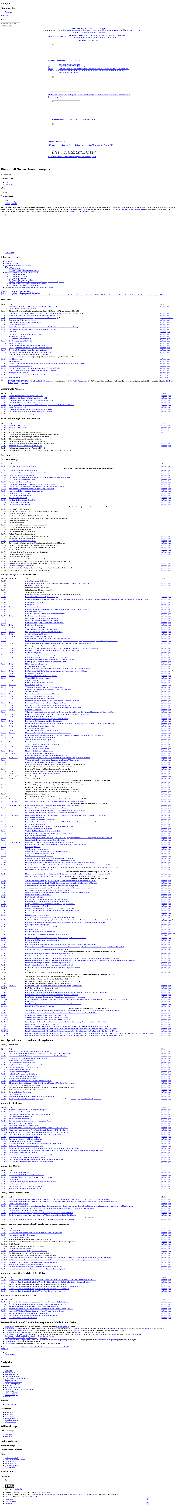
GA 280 (3, 1074)
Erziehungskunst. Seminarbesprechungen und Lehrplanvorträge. (29, 1114)
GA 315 (3, 1179)
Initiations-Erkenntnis (32, 929)
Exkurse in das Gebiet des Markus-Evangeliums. (41, 676)
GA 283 (3, 1081)
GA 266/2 (4, 1017)
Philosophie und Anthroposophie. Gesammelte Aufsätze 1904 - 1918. (31, 409)
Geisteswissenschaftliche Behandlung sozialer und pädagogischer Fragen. (49, 842)
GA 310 (3, 1159)
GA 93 (3, 599)
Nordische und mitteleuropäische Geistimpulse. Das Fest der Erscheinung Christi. (51, 886)
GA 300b (4, 1130)
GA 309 (3, 1157)
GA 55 (3, 477)
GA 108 (3, 638)
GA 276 (3, 1063)
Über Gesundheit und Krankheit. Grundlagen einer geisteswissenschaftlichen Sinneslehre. (38, 1304)
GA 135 (3, 701)
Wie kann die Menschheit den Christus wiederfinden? (42, 831)
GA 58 (3, 484)
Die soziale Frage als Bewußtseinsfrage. (38, 835)
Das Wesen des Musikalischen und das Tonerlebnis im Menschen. (30, 1081)
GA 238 (3, 960)
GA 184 (3, 822)
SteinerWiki (4, 15)
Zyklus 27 (12, 723)
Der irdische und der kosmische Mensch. (38, 696)
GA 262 (3, 1004)
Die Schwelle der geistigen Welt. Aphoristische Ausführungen (29, 350)
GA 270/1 (140, 209)
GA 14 (3, 343)
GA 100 (3, 618)
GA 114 (3, 653)
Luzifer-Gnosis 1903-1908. (17, 407)
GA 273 (3, 1056)
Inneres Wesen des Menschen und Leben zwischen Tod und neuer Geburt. (49, 742)
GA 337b (4, 1260)
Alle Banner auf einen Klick (89, 40)
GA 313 (3, 1175)
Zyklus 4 (12, 632)
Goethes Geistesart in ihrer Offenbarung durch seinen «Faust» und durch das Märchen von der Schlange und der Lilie (47, 363)
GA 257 (3, 990)
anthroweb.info (37, 1336)
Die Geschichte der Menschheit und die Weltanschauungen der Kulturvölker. (34, 1315)
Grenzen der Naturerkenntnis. (18, 1204)
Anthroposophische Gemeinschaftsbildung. (39, 990)
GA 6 (3, 324)
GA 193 (3, 844)
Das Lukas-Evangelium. (33, 653)
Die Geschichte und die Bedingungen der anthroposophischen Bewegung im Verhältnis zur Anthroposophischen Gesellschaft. (66, 992)
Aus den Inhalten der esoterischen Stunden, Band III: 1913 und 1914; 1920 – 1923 (52, 1020)
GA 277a (4, 1067)
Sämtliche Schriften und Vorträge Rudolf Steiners (21, 1338)
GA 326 (3, 1215)
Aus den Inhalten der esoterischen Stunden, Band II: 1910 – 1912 (46, 1017)
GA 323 (3, 1206)
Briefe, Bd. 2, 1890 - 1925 (17, 428)
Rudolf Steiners (78, 381)
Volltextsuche (112, 1334)
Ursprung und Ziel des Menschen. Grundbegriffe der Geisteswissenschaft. (33, 473)
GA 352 (3, 1313)
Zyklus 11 (12, 664)
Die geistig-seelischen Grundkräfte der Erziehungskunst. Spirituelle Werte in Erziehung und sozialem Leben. (44, 1148)
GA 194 (3, 847)
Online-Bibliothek (11, 1341)
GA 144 (3, 721)
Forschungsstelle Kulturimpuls (94, 1332)
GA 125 (3, 678)
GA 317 (3, 1184)
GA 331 (3, 1237)
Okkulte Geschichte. (32, 680)
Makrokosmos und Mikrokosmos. (36, 664)
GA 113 (3, 650)
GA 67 (3, 504)
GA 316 (3, 1181)
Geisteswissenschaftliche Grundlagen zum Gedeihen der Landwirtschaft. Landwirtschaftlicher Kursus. (42, 1219)
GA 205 (3, 874)
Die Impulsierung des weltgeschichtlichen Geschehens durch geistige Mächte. (50, 917)
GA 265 (3, 1013)
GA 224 (3, 922)
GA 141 (3, 714)
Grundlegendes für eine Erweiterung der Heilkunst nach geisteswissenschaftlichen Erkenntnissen (40, 375)
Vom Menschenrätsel (15, 359)
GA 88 (3, 583)
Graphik (165, 381)
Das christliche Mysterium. (34, 611)
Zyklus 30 (12, 676)
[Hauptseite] (1, 1358)
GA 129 (3, 687)
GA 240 (3, 965)
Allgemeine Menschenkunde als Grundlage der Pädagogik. (28, 1110)
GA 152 (3, 740)
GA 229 (3, 934)
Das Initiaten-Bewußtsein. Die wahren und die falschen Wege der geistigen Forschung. (53, 967)
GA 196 (3, 851)
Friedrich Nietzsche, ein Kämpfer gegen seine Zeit (25, 322)
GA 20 (3, 359)
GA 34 (3, 407)
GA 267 (3, 1022)
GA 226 (3, 927)
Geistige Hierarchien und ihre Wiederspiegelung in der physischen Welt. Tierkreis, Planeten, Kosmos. (58, 643)
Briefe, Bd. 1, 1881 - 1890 (17, 425)
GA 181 (3, 815)
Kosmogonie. (29, 604)
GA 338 (3, 1262)
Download (113, 1328)
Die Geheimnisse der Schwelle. (35, 728)
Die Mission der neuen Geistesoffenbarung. (39, 682)
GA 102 (3, 623)
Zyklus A (12, 636)
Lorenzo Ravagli (48, 1336)
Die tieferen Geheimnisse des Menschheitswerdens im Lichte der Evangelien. (50, 659)
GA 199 (3, 858)
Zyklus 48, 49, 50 (14, 815)
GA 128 (3, 685)
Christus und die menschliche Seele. (37, 746)
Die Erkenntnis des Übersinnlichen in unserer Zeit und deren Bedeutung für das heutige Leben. (40, 477)
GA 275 (3, 1060)
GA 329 (3, 1233)
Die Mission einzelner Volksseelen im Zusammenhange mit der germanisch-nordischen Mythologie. (57, 668)
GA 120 (3, 666)
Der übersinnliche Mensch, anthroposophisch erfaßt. (42, 940)
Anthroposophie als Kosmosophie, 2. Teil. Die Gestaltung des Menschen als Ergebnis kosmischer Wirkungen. (61, 883)
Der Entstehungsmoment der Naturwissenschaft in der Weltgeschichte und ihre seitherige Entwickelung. (42, 1215)
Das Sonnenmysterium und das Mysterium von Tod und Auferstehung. (48, 890)
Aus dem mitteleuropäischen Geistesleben (22, 500)
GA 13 (3, 341)
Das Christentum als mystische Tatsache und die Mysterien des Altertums (32, 329)
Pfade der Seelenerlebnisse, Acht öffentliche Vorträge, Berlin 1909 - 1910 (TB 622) (36, 484)
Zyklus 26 (12, 721)
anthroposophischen (62, 1327)
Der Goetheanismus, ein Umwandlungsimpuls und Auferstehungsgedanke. (49, 833)
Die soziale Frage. (14, 1230)
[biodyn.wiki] (107, 30)
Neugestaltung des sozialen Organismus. (22, 1235)
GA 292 (3, 1099)
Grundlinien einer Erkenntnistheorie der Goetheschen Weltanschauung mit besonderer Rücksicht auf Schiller (44, 313)
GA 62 (3, 493)
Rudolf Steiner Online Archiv (14, 1334)
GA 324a (4, 1210)
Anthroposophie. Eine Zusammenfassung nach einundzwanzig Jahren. (48, 949)
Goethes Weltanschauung (17, 324)
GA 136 (3, 703)
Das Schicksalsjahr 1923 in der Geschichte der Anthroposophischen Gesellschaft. (51, 995)
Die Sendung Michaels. (32, 847)
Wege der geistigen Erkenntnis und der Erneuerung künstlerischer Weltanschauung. (52, 760)
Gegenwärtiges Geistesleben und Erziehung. (23, 1152)
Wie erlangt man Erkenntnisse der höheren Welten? (25, 334)
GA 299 (3, 1125)
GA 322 (3, 1204)
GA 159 (3, 758)
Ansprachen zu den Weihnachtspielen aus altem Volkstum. (28, 1058)
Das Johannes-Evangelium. (34, 625)
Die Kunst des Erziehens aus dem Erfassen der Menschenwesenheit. (31, 1162)
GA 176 (3, 801)
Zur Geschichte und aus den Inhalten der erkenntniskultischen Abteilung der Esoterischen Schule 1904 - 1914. (61, 1013)
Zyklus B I (12, 806)
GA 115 (3, 655)
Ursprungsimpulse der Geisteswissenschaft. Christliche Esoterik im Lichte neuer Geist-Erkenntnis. (57, 609)
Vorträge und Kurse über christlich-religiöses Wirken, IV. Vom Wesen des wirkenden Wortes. (39, 1289)
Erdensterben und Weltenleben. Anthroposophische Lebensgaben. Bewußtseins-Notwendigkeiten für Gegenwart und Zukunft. (66, 815)
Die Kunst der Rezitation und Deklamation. (23, 1076)
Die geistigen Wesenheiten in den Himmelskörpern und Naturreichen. (47, 703)
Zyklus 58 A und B (15, 842)
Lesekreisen (82, 32)
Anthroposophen (77, 1332)
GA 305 (3, 1148)
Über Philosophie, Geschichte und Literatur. (23, 466)
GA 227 (3, 929)
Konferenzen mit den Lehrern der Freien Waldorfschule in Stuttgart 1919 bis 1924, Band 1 (38, 1128)
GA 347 (3, 1302)
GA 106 (3, 634)
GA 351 (3, 1311)
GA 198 (3, 856)
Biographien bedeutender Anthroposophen (19, 1332)
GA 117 (3, 659)
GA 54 (3, 475)
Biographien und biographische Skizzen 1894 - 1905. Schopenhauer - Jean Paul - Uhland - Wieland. (41, 405)
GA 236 (3, 956)
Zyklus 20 (12, 698)
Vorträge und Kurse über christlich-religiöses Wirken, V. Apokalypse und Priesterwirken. (37, 1291)
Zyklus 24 (12, 710)
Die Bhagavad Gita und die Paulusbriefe (38, 716)
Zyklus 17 (12, 657)
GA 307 (3, 1152)
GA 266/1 (4, 1015)
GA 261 (3, 1001)
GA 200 (3, 860)
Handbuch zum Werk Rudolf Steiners (17, 1328)
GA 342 (3, 1280)
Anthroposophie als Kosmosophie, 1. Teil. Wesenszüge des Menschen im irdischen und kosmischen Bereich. (60, 881)
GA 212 (3, 892)
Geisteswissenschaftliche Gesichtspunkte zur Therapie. (26, 1175)
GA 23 (3, 366)
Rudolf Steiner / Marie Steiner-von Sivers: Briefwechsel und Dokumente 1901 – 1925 (53, 1004)
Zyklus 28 (12, 726)
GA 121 (3, 668)
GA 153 (3, 742)
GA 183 (3, 820)
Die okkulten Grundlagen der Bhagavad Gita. (40, 726)
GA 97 (3, 611)
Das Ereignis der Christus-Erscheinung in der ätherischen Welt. (45, 662)
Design (171, 381)
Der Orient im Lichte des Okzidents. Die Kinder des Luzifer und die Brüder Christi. (52, 650)
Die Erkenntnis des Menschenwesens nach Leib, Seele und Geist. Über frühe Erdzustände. (38, 1302)
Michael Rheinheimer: (57, 141)
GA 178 (3, 808)
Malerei (10, 383)
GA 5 (3, 322)
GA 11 (3, 336)
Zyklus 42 (12, 773)
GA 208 (3, 883)
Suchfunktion (122, 1330)
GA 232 (3, 942)
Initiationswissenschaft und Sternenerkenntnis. (40, 931)
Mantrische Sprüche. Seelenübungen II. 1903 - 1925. (42, 1024)
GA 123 (3, 673)
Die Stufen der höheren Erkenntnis (20, 339)
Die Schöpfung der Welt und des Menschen (23, 1318)
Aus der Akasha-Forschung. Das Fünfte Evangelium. (42, 730)
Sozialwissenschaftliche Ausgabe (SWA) (18, 1340)
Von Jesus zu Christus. (32, 691)
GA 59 (3, 486)
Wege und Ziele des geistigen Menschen (38, 678)
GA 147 (3, 728)
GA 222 (3, 917)
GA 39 (3, 428)
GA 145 (3, 723)
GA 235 (3, 954)
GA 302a (4, 1139)
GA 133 (3, 696)
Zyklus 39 (12, 751)
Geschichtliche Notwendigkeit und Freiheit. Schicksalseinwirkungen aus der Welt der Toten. (55, 810)
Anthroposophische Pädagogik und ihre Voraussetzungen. (27, 1157)
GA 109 (3, 641)
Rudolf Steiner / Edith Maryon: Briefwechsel (39, 1006)
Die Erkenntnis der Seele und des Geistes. (22, 480)
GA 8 (3, 329)
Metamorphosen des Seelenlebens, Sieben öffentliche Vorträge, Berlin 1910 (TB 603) (36, 486)
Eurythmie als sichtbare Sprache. (19, 1072)
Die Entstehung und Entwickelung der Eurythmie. (25, 1067)
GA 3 (116, 209)
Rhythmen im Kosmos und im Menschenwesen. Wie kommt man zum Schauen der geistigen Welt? (41, 1309)
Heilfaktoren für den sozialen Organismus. (39, 856)
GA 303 (3, 1141)
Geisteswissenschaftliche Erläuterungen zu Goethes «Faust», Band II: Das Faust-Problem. (38, 1056)
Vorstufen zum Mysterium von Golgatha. (38, 740)
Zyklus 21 (12, 703)
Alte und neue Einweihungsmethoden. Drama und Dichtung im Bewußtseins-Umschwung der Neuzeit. (58, 888)
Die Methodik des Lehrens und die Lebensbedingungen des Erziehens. (32, 1155)
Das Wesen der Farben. (16, 1094)
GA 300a (4, 1128)
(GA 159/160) (13, 758)
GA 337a (4, 1257)
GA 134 (3, 698)
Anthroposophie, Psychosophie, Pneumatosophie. (41, 655)
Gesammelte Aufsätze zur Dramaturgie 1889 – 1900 (26, 396)
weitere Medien (168, 318)
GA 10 (3, 334)
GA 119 (3, 664)
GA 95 (3, 607)
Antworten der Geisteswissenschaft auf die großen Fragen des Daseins (31, 489)
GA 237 (3, 958)
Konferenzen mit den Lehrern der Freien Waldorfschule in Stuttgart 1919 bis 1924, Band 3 (38, 1132)
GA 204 (3, 869)
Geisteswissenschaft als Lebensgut (20, 495)
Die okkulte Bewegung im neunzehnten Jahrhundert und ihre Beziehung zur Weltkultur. (53, 986)
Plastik (16, 383)
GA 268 (3, 1024)
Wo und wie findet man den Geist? (20, 482)
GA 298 (3, 1123)
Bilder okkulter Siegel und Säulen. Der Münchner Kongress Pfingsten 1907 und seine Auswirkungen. (42, 1083)
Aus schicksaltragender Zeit (18, 498)
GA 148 (3, 730)
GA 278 (3, 1069)
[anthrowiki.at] (68, 30)
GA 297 (3, 1119)
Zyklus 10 (12, 653)
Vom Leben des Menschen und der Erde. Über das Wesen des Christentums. (33, 1306)
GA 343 (3, 1283)
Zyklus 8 (12, 648)
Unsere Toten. (29, 1001)
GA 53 (3, 473)
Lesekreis (164, 935)
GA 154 (3, 744)
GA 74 (3, 541)
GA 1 (3, 306)
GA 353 (3, 1315)
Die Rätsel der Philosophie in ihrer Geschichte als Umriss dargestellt (31, 352)
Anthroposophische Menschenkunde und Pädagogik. (26, 1146)
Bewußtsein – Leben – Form (34, 585)
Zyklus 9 (12, 650)
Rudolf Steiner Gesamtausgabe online (82, 211)
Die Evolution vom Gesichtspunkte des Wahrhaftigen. (42, 694)
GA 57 (3, 482)
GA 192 (3, 842)
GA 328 (3, 1230)
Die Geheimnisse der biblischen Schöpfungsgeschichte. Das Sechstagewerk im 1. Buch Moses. (56, 671)
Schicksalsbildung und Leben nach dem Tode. (40, 753)
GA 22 (3, 363)
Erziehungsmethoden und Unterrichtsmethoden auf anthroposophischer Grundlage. (36, 1143)
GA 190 (3, 838)
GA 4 (3, 318)
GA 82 (3, 566)
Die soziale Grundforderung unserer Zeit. (38, 829)
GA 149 (3, 733)
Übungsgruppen (92, 32)
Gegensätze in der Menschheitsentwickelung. (40, 853)
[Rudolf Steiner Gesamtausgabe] (53, 70)
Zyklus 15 (12, 673)
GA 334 (3, 1251)
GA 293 (3, 1110)
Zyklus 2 (12, 616)
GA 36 (3, 411)
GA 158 (3, 755)
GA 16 (3, 348)
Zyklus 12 (12, 666)
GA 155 (3, 746)
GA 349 (3, 1306)
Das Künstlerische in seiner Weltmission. (22, 1063)
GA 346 (3, 1291)
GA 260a (4, 999)
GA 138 (3, 707)
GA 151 (3, 737)
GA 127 (3, 682)
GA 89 (3, 585)
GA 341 (3, 1269)
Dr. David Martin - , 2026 (72, 157)
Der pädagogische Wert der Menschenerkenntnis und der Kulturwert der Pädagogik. (36, 1159)
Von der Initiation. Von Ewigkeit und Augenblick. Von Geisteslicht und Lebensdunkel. (53, 707)
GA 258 (3, 992)
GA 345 (3, 1289)
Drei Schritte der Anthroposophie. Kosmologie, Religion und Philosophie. (33, 370)
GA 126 (3, 680)
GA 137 (3, 705)
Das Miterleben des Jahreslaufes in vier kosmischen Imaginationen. (47, 934)
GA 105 (3, 632)
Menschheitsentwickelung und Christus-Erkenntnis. (42, 618)
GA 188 (3, 833)
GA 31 (3, 400)
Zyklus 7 (12, 643)
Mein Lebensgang (14, 377)
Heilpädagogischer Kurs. (17, 1184)
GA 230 (3, 938)
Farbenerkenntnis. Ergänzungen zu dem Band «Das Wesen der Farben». (32, 1096)
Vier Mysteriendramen (16, 343)
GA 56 (3, 480)
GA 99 (3, 616)
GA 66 (3, 502)
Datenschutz (9, 1500)
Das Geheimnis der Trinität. (34, 897)
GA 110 (3, 643)
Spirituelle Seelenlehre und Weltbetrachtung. (23, 470)
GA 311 (3, 1162)
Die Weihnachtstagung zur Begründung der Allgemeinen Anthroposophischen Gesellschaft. (55, 997)
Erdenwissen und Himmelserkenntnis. (37, 915)
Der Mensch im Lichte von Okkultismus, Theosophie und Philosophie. (48, 705)
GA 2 (3, 313)
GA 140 (3, 712)
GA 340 (3, 1267)
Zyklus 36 (12, 696)
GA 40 (3, 430)
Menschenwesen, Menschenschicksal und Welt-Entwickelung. (45, 927)
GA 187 (3, 831)
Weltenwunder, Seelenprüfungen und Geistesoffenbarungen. (44, 687)
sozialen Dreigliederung (59, 1340)
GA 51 (3, 466)
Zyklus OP (12, 685)
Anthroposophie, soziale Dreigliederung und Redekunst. (27, 1264)
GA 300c (4, 1132)
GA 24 (3, 368)
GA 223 (3, 920)
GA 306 (3, 1150)
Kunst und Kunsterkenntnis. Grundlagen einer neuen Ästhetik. (29, 1051)
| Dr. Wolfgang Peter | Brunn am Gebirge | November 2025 (71, 119)
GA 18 (3, 352)
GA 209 (3, 886)
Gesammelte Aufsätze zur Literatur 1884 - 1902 (24, 402)
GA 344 (3, 1286)
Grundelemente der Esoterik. (34, 602)
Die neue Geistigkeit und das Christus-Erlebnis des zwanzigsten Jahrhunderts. (50, 860)
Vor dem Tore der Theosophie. (35, 607)
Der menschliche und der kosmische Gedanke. (40, 737)
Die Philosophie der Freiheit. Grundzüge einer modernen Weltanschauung (33, 318)
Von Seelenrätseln (14, 361)
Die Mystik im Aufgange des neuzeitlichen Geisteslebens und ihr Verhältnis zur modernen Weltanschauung (43, 327)
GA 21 (3, 361)
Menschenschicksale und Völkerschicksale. (39, 751)
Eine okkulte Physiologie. (33, 685)
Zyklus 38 (12, 730)
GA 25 (3, 370)
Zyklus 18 (12, 687)
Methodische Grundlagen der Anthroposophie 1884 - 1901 (28, 398)
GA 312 (3, 1172)
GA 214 (3, 897)
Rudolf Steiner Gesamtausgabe (44, 381)
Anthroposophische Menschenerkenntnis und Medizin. (26, 1188)
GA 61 (3, 491)
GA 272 (3, 1053)
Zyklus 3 (12, 625)
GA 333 (3, 1248)
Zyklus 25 (12, 716)
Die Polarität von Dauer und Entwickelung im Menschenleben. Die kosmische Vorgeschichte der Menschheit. (61, 822)
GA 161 (3, 760)
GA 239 (3, 963)
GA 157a (4, 753)
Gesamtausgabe (10, 1354)
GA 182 (3, 817)
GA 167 (3, 773)
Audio (173, 934)
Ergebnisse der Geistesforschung (19, 493)
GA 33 (3, 405)
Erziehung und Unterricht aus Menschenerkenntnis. (25, 1139)
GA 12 (3, 339)
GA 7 (3, 327)
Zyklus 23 (12, 707)
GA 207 (3, 881)
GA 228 (3, 931)
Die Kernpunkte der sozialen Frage (20, 366)
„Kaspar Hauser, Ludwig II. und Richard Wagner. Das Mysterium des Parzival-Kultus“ (82, 145)
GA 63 (3, 495)
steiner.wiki (136, 30)
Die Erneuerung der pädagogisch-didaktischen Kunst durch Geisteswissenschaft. (35, 1134)
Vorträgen (101, 32)
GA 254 (3, 986)
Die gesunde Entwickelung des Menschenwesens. (25, 1141)
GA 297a (4, 1121)
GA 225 (3, 925)
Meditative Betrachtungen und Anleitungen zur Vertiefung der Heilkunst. (32, 1181)
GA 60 (3, 489)
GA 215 (3, 899)
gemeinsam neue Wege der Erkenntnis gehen (89, 28)
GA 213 (3, 895)
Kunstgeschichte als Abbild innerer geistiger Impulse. (26, 1099)
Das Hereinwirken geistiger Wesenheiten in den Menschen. (44, 623)
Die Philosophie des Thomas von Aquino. (22, 541)
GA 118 (3, 662)
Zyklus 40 (12, 753)
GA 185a (4, 826)
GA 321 (3, 1201)
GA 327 (3, 1219)
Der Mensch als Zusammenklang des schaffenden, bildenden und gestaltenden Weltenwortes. (55, 938)
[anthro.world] (88, 30)
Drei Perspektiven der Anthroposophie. (38, 925)
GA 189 (3, 835)
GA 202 (3, 865)
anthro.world (97, 30)
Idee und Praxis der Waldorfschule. (20, 1119)
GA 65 (3, 500)
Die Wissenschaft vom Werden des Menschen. (40, 820)
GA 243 (3, 967)
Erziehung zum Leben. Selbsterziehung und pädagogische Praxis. (30, 1121)
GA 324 (3, 1208)
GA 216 (3, 901)
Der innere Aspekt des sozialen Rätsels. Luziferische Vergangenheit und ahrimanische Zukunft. (56, 844)
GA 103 (3, 625)
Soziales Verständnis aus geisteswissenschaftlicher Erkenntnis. (45, 840)
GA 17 (3, 350)
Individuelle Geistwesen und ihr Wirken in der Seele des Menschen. (47, 808)
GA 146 (3, 726)
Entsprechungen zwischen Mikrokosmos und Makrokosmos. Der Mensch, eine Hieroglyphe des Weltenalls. (60, 862)
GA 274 (3, 1058)
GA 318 (3, 1186)
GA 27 (3, 375)
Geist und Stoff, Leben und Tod (19, 502)
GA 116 (3, 657)
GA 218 (3, 908)
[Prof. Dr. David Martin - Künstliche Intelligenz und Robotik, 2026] (74, 151)
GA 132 (3, 694)
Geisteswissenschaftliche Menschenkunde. (39, 636)
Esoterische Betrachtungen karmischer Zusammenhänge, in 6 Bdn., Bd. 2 (49, 956)
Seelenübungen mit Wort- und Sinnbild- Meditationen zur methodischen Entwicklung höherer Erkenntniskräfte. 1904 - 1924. (65, 1022)
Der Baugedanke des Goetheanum (20, 1092)
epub (168, 306)
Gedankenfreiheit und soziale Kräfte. (21, 1248)
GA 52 (3, 470)
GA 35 (3, 409)
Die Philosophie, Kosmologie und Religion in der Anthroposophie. (47, 899)
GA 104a (4, 629)
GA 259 (3, 995)
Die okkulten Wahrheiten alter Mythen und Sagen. (41, 597)
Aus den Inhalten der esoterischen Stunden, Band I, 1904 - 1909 (46, 1015)
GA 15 (121, 209)
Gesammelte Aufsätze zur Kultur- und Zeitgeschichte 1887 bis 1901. (31, 400)
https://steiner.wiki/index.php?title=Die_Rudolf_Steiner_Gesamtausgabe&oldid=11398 (40, 1347)
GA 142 (3, 716)
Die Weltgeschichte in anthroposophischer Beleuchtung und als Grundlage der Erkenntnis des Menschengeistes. (61, 944)
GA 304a (4, 1146)
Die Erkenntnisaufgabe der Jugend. (36, 906)
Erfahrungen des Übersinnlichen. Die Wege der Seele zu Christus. (46, 719)
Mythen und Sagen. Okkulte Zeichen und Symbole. (42, 620)
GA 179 (3, 810)
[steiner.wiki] (127, 30)
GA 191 (3, 840)
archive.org (43, 1338)
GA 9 (3, 331)
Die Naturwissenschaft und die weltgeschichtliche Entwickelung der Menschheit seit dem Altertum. (41, 1213)
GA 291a (4, 1096)
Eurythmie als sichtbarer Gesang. (19, 1069)
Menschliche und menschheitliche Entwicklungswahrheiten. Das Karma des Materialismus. (54, 801)
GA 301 (3, 1134)
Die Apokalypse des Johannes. (35, 627)
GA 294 (3, 1112)
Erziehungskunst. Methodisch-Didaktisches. (23, 1112)
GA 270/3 (4, 1033)
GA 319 (3, 1188)
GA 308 (3, 1155)
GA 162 (3, 762)
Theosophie (12, 331)
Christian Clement (134, 1334)
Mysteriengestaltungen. (32, 942)
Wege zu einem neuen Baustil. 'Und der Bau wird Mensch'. (28, 1085)
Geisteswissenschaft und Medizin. (20, 1172)
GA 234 (3, 949)
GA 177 (3, 806)
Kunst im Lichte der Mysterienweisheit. (21, 1060)
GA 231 (3, 940)
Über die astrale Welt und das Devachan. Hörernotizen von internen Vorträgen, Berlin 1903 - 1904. (57, 583)
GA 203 (3, 867)
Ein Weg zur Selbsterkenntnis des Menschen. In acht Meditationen (30, 348)
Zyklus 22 (12, 705)
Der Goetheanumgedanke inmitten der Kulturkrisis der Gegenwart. (30, 411)
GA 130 (3, 689)
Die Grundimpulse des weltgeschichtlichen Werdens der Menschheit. (47, 901)
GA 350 (3, 1309)
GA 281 (3, 1076)
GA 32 (3, 402)
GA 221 (3, 915)
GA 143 (3, 719)
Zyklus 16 (12, 680)
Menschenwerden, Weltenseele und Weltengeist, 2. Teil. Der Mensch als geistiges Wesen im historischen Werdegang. (63, 876)
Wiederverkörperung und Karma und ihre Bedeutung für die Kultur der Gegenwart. (52, 701)
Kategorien (4, 1349)
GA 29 (3, 396)
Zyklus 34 (12, 746)
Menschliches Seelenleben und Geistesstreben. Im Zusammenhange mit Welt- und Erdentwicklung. (57, 892)
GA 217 (3, 904)
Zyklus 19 (12, 691)
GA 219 (3, 910)
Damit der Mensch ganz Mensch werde (21, 566)
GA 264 (3, 1010)
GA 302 (3, 1137)
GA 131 (3, 691)
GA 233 (3, 944)
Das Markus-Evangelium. (33, 710)
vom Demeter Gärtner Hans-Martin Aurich (64, 60)
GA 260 (3, 997)
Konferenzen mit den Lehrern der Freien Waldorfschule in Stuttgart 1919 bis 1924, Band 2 (38, 1130)
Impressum (8, 1503)
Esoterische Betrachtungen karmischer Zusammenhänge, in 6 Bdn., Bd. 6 (49, 965)
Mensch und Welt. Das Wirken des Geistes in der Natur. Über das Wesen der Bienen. (36, 1311)
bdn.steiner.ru (9, 1343)
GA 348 (3, 1304)
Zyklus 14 (12, 671)
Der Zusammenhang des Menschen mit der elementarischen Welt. (46, 755)
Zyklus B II (20, 806)
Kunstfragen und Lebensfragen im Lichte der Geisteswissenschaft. (46, 762)
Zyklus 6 (12, 627)
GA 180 (3, 812)
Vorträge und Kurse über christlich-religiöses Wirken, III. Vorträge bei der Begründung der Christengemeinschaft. (45, 1286)
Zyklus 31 (12, 733)
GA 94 (3, 604)
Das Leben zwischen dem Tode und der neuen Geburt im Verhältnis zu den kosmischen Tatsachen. (57, 714)
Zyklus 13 (12, 668)
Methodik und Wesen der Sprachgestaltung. (23, 1074)
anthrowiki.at (77, 30)
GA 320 (3, 1199)
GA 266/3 (4, 1020)
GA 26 (3, 372)
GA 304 (3, 1143)
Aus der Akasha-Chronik (17, 336)
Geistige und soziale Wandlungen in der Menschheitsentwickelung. (47, 851)
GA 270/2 (4, 1031)
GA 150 (3, 735)
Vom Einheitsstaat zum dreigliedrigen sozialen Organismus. (28, 1251)
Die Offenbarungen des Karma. (35, 666)
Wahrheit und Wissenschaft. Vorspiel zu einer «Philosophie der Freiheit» (32, 315)
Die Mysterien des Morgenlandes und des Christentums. (43, 721)
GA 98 (3, 614)
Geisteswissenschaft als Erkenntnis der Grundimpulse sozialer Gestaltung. (49, 858)
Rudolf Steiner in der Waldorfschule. (21, 1123)
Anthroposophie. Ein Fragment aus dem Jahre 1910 (25, 446)
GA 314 (3, 1177)
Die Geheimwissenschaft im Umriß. (20, 341)
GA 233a (4, 947)
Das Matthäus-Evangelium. (34, 673)
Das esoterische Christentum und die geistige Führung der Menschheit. (48, 689)
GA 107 (3, 636)
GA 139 (3, 710)
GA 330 (3, 1235)
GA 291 (3, 1094)
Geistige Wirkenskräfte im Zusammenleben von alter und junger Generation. (50, 904)
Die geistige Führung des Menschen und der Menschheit (27, 345)
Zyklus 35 (12, 694)
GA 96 (3, 609)
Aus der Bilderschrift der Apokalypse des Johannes (41, 629)
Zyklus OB (12, 986)
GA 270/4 (4, 1035)
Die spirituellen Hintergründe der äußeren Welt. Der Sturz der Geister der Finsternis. (52, 806)
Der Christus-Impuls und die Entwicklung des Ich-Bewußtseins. (46, 657)
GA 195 (3, 849)
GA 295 (3, 1114)
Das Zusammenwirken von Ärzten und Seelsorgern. (26, 1186)
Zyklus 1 (12, 607)
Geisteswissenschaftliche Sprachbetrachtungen (24, 1125)
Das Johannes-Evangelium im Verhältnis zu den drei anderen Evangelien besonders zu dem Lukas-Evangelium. (61, 648)
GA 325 (3, 1213)
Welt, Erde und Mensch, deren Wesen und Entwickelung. (44, 632)
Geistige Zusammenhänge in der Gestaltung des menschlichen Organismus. (49, 908)
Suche (3, 19)
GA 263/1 (4, 1006)
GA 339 (3, 1264)
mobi (164, 306)
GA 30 (3, 398)
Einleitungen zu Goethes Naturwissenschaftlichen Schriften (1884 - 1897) (33, 306)
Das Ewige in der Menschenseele (19, 504)
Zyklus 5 (12, 634)
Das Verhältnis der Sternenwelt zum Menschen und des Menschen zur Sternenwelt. (52, 910)
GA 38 (3, 425)
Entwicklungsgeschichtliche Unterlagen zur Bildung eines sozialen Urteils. (49, 826)
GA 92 (3, 597)
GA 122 (127, 209)
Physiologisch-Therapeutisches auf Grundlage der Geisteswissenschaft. (32, 1177)
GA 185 (3, 824)
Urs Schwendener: (19, 1330)
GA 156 (3, 749)
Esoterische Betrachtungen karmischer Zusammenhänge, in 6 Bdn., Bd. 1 (49, 954)
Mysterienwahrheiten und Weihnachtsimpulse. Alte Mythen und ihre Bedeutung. (51, 812)
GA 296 (3, 1116)
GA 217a (134, 209)
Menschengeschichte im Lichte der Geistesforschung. (26, 491)
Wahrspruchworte (14, 430)
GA (6, 1352)
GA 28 (3, 377)
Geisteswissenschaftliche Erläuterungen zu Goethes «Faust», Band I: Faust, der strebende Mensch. (41, 1053)
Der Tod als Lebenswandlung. (35, 817)
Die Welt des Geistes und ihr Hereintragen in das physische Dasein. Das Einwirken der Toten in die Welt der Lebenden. (64, 735)
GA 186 (3, 829)
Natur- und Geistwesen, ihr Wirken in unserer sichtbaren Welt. (45, 614)
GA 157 (3, 751)
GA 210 (3, 888)
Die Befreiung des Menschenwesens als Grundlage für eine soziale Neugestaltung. (35, 1233)
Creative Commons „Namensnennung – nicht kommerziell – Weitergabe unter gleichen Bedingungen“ (65, 1494)
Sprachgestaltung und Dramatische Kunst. (22, 1078)
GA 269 (3, 1026)
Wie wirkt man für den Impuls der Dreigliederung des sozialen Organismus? (33, 1262)
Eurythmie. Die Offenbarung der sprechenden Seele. (26, 1065)
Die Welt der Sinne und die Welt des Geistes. (39, 698)
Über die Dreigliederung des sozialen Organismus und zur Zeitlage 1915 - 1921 (34, 368)
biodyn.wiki (116, 30)
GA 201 (3, 862)
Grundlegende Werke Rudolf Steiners (17, 1336)
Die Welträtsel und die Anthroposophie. (21, 475)
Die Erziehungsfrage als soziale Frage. (21, 1116)
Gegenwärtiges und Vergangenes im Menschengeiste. (42, 773)
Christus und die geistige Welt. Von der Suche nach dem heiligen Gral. (48, 733)
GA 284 (3, 1083)
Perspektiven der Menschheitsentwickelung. (39, 869)
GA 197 (3, 853)
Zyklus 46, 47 (13, 801)
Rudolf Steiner (9, 253)
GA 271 (3, 1051)
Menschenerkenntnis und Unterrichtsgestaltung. (24, 1137)
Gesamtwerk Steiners (78, 1328)
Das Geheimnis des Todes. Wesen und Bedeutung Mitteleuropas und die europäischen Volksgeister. (57, 758)
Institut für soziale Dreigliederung (107, 1340)
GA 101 (3, 620)
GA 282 (3, 1078)
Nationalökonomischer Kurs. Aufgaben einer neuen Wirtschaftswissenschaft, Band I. (36, 1267)
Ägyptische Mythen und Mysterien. (36, 634)
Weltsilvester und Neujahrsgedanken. (37, 849)
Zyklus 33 (12, 737)
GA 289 (3, 1092)
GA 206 (3, 876)
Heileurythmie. (13, 1179)
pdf (161, 306)
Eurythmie (25, 383)
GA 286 (3, 1085)
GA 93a (3, 602)
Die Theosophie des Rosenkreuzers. (37, 616)
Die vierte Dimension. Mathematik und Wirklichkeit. (26, 1210)
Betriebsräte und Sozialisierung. (19, 1237)
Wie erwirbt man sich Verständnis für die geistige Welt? (43, 744)
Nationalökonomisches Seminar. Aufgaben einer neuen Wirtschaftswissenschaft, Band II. (37, 1269)
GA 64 (3, 498)
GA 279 (3, 1072)
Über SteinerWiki (10, 1501)
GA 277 (3, 1065)
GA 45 (3, 446)
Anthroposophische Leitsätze (18, 372)
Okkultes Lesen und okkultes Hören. (37, 749)
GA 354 (3, 1318)
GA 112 (3, 648)
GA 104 (3, 627)
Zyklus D (12, 826)
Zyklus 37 (12, 714)
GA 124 (3, 676)
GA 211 (3, 890)
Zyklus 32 (12, 742)
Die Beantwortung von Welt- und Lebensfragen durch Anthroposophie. (48, 638)
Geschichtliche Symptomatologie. (36, 824)
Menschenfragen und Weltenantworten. (38, 895)
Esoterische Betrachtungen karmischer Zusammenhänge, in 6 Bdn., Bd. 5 (49, 963)
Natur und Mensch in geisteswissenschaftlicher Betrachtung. (28, 1313)
